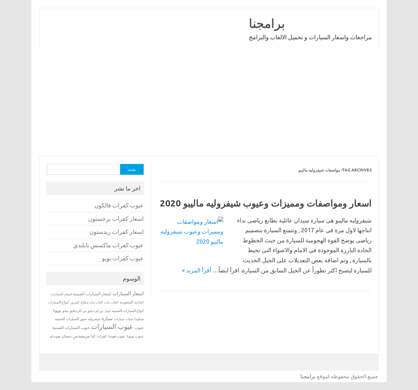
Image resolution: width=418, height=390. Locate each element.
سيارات (119, 319)
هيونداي (55, 336)
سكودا (139, 319)
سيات (129, 319)
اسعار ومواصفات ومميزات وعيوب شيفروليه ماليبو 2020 (266, 203)
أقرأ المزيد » (196, 270)
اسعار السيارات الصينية (92, 294)
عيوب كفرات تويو (123, 258)
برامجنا (267, 23)
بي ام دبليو (78, 310)
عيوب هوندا (116, 336)
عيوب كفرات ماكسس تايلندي (108, 245)
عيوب (139, 327)
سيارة (107, 318)
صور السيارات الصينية (71, 319)
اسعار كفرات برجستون (116, 219)
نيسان (66, 336)
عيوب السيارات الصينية (71, 327)
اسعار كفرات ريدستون (116, 232)
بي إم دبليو (95, 311)
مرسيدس (81, 335)
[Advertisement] (209, 102)
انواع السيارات (58, 302)
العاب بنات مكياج (92, 302)
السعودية (126, 302)
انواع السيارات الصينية (128, 311)
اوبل (107, 311)
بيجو (65, 311)
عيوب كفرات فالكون (119, 205)
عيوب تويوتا (135, 336)
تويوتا (57, 310)
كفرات (102, 336)
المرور (74, 302)
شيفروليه (94, 319)
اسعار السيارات (128, 293)
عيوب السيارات (112, 326)
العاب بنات (111, 302)
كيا (93, 336)
